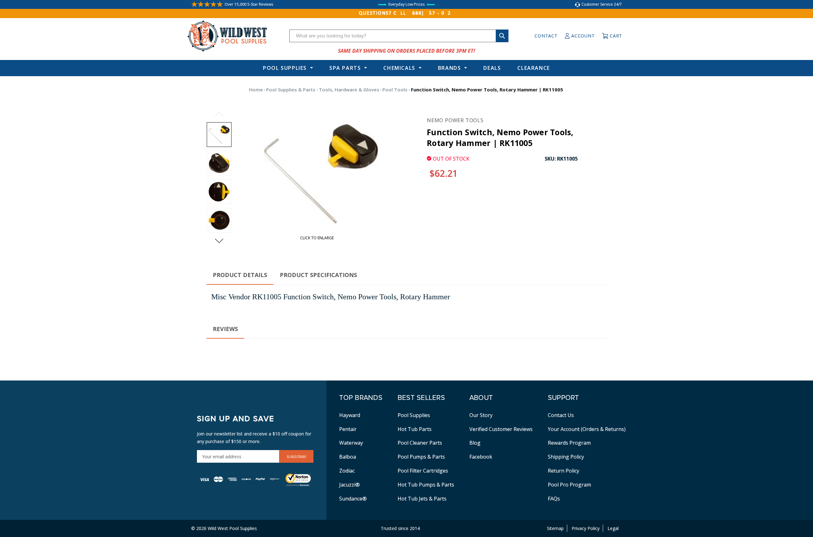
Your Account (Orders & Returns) (587, 429)
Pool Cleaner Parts (420, 442)
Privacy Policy (586, 528)
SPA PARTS (345, 67)
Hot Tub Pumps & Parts (426, 484)
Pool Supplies (285, 67)
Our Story (481, 415)
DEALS (492, 67)
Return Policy (563, 470)
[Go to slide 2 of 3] (219, 241)
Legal (613, 528)
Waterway (351, 442)
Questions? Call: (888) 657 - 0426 (406, 13)
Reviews (225, 329)
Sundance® (353, 498)
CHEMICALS (399, 67)
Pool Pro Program (569, 484)
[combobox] (398, 36)
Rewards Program (569, 442)
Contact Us (561, 415)
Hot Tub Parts (415, 429)
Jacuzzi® (349, 484)
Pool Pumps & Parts (421, 456)
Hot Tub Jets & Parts (422, 498)
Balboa (347, 456)
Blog (474, 442)
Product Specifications (318, 275)
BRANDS (449, 67)
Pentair (348, 429)
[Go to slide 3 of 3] (219, 114)
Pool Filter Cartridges (423, 470)
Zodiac (347, 470)
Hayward (349, 415)
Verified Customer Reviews (501, 429)
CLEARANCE (533, 67)
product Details (240, 275)
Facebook (480, 456)
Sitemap (555, 528)
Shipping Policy (566, 456)
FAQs (554, 498)
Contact (545, 36)
